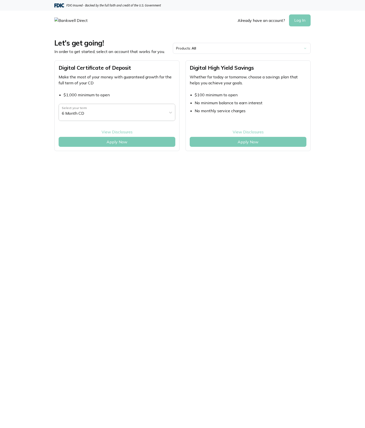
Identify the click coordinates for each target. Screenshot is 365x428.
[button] (300, 20)
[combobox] (62, 113)
